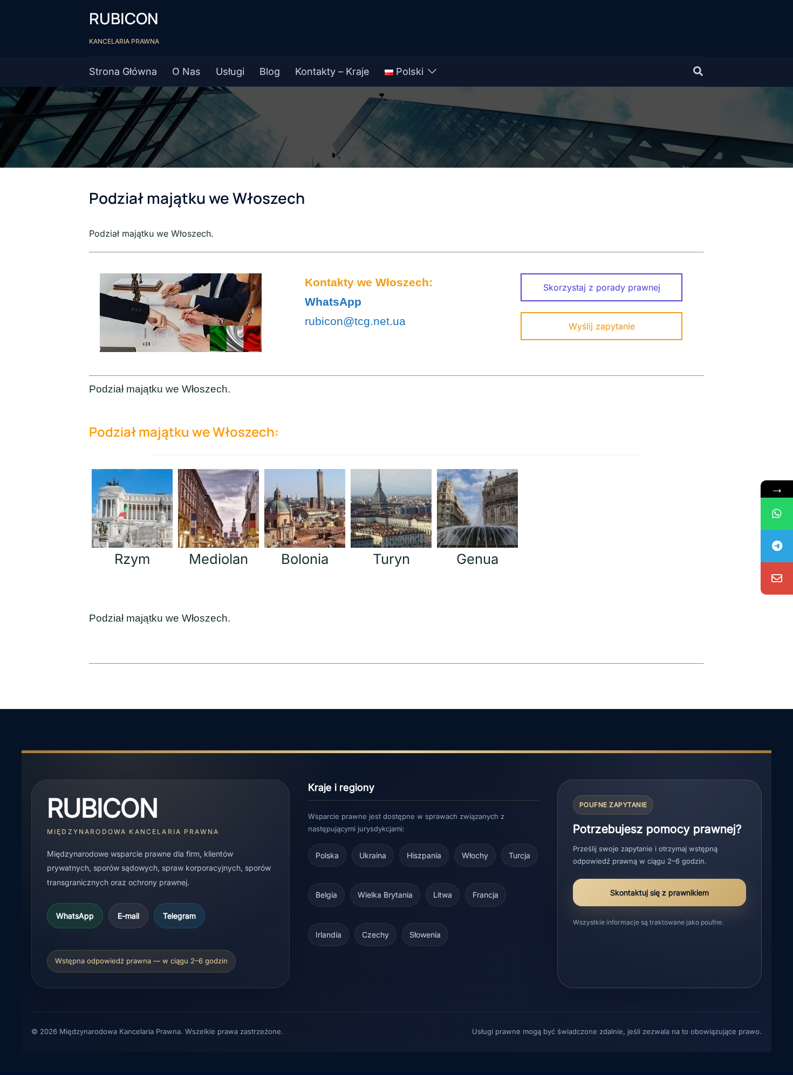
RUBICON (123, 18)
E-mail (128, 915)
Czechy (375, 934)
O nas (186, 71)
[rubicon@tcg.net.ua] (777, 578)
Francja (485, 894)
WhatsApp (75, 915)
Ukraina (372, 855)
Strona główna (123, 71)
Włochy (475, 855)
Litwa (442, 894)
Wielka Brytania (385, 894)
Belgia (326, 894)
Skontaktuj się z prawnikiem (659, 892)
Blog (269, 71)
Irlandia (328, 934)
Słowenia (425, 934)
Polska (327, 855)
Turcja (519, 855)
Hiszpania (424, 855)
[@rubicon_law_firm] (777, 546)
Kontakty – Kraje (332, 71)
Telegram (179, 915)
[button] (698, 71)
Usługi (230, 71)
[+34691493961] (777, 514)
